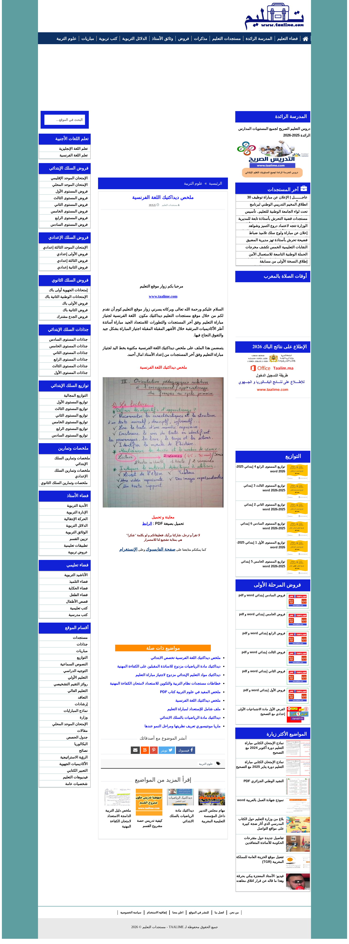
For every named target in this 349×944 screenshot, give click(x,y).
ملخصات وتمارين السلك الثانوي (64, 483)
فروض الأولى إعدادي (72, 254)
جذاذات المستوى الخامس (68, 346)
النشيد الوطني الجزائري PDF (264, 781)
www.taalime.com (163, 296)
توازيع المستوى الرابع (72, 429)
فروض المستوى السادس (69, 224)
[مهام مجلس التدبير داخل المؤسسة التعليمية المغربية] (211, 797)
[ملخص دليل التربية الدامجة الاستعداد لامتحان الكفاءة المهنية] (117, 797)
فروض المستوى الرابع (71, 218)
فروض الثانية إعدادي (72, 267)
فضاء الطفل (79, 595)
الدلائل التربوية (77, 525)
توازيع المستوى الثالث (71, 409)
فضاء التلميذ (78, 581)
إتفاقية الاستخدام (157, 912)
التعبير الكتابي (77, 770)
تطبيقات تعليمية (76, 545)
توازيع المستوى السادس (70, 435)
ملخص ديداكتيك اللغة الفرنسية (198, 700)
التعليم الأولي (78, 677)
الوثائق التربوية (77, 532)
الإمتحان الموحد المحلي (70, 185)
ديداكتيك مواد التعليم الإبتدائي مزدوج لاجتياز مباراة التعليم (178, 675)
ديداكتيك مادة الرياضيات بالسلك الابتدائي (190, 717)
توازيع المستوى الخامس (70, 422)
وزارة (84, 717)
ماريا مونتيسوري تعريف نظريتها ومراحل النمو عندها (183, 726)
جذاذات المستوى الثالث (70, 366)
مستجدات (80, 637)
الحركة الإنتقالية (76, 519)
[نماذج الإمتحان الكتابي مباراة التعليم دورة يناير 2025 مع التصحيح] (298, 768)
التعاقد (83, 697)
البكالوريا (81, 744)
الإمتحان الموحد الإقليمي (69, 178)
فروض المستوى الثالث (71, 198)
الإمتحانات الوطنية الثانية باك (66, 297)
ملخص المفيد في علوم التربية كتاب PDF (190, 692)
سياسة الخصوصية (130, 912)
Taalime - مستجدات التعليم (163, 927)
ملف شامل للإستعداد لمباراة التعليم (194, 709)
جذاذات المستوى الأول (71, 373)
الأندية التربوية (77, 505)
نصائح (83, 750)
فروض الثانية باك (75, 310)
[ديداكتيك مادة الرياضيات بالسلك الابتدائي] (180, 797)
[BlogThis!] (145, 750)
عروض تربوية (78, 552)
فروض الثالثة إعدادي (72, 260)
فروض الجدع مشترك (72, 317)
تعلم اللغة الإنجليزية (73, 148)
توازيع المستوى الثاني (72, 415)
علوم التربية (206, 764)
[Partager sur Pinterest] (154, 750)
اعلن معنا (177, 912)
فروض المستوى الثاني (71, 204)
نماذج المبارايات (76, 711)
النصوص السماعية (74, 664)
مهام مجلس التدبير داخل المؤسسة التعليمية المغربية (212, 815)
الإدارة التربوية (77, 512)
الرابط (147, 523)
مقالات (82, 730)
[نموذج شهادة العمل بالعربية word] (298, 806)
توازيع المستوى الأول (72, 402)
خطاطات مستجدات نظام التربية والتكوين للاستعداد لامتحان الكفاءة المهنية (165, 683)
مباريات (82, 651)
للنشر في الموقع (199, 912)
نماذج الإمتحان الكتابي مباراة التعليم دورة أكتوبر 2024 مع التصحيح (264, 747)
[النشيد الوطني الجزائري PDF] (298, 787)
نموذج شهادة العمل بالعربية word (260, 800)
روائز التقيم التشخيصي (71, 684)
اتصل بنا (219, 912)
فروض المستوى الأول (72, 191)
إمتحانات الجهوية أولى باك (68, 290)
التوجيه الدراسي (75, 671)
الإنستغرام (128, 549)
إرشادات (81, 704)
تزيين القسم (79, 539)
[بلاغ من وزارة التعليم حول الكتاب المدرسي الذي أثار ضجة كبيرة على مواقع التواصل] (298, 825)
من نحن (234, 912)
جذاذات (82, 644)
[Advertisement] (127, 13)
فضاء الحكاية (78, 588)
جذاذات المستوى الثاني (70, 353)
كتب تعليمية (79, 608)
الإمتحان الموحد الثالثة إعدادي (65, 247)
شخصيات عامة (76, 784)
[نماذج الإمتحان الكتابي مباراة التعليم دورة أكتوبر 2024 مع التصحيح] (298, 749)
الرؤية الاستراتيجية (74, 757)
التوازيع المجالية (76, 395)
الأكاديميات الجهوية (73, 764)
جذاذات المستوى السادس (68, 339)
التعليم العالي (78, 691)
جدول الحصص (77, 737)
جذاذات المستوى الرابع (71, 359)
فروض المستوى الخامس (69, 211)
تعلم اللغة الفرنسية (74, 155)
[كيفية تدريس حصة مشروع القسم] (149, 802)
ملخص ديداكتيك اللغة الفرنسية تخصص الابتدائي (186, 658)
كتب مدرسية (78, 615)
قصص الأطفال (77, 601)
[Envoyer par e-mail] (135, 750)
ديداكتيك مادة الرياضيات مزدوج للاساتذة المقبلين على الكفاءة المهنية (169, 666)
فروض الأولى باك (75, 303)
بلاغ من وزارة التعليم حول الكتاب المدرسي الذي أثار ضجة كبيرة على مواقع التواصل (261, 823)
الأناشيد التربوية (76, 575)
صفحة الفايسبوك (160, 549)
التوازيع (82, 657)
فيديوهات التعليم (75, 777)
